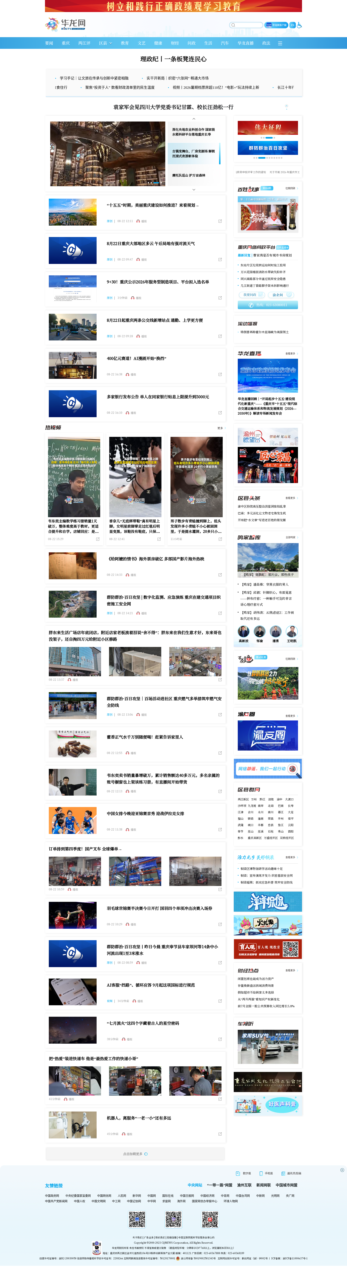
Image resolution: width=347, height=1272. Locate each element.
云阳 (291, 835)
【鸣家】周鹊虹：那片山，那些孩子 (268, 584)
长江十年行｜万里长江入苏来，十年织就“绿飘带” (258, 88)
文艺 (142, 43)
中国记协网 (134, 1210)
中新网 (260, 1205)
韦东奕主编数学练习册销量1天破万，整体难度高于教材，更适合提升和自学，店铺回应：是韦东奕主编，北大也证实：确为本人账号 (73, 536)
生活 (208, 43)
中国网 (151, 1205)
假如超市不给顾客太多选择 (256, 1002)
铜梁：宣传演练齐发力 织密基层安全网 (267, 885)
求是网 (166, 1210)
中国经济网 (207, 1205)
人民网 (122, 1205)
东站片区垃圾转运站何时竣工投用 (263, 275)
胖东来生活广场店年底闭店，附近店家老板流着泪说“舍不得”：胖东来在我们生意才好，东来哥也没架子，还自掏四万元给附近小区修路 (135, 645)
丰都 (260, 835)
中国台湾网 (243, 1205)
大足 (291, 822)
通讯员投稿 (294, 1183)
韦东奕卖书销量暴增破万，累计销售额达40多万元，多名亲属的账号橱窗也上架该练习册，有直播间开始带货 (163, 788)
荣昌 (271, 828)
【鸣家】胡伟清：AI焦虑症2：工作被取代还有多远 (267, 625)
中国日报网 (187, 1205)
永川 (260, 822)
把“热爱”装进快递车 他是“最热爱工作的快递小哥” (93, 1068)
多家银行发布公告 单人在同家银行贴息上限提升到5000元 (158, 406)
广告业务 (149, 1247)
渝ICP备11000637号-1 (295, 1268)
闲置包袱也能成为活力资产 (256, 988)
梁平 (291, 828)
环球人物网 (231, 1210)
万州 (254, 809)
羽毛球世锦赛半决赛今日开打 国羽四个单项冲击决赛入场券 (159, 918)
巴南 (281, 815)
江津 (240, 822)
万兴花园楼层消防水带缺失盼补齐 (263, 281)
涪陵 (271, 809)
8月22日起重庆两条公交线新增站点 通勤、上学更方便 (155, 330)
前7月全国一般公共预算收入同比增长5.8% (266, 1016)
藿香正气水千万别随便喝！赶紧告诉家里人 (145, 746)
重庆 (66, 43)
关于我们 (137, 1247)
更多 (220, 438)
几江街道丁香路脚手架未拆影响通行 (265, 295)
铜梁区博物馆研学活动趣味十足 (262, 878)
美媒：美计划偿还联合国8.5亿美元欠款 (267, 336)
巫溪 (260, 841)
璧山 (240, 828)
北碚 (271, 815)
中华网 (151, 1210)
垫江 (281, 835)
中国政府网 (52, 1205)
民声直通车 (283, 257)
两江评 (84, 43)
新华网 (137, 1205)
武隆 (240, 835)
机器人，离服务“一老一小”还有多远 (139, 1127)
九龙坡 (252, 815)
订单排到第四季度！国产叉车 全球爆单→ (85, 858)
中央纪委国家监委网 (78, 1205)
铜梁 (250, 828)
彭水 (240, 847)
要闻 (49, 43)
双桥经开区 (287, 847)
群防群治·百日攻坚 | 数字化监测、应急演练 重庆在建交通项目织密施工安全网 (164, 610)
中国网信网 (104, 1205)
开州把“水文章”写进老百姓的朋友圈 (262, 529)
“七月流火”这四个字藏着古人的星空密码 (143, 1033)
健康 (158, 43)
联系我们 (160, 1247)
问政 (192, 43)
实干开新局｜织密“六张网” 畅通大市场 (178, 78)
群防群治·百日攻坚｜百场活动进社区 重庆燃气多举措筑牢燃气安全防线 (164, 711)
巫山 (250, 841)
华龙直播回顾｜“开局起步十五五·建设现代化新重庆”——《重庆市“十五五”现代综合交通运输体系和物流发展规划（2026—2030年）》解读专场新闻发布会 (267, 415)
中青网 (225, 1205)
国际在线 (168, 1205)
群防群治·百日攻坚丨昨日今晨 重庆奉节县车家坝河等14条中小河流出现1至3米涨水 (162, 959)
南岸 (260, 815)
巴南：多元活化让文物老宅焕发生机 (262, 523)
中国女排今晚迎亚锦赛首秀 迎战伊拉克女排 (145, 823)
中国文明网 (99, 1210)
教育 (125, 43)
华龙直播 (246, 43)
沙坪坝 (242, 815)
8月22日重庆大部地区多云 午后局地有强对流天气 (151, 253)
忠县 (271, 835)
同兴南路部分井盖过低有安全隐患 (263, 288)
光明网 (275, 1205)
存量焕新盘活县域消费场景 (256, 995)
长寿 (291, 815)
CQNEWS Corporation (174, 1252)
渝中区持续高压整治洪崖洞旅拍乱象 (262, 516)
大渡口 (289, 809)
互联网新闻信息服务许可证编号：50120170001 (149, 1268)
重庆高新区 (255, 847)
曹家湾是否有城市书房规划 (272, 265)
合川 (250, 822)
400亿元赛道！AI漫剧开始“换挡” (136, 368)
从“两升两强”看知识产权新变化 (259, 1009)
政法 (266, 43)
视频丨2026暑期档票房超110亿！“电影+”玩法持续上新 (158, 88)
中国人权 (79, 1210)
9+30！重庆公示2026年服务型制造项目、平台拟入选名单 (158, 291)
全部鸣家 (290, 547)
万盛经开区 (271, 847)
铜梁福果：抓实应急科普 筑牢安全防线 (267, 892)
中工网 (116, 1210)
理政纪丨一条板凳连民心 (173, 58)
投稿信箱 (172, 1247)
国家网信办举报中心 (204, 1210)
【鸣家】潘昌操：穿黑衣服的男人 (264, 594)
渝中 (279, 809)
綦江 (281, 822)
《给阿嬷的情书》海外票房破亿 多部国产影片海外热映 (155, 568)
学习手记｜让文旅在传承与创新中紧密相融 (94, 78)
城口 (250, 835)
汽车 (225, 43)
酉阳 (291, 841)
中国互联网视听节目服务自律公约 (196, 1247)
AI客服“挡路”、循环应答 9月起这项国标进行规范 (151, 994)
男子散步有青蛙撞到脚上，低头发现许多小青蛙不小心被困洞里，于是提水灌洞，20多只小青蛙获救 (195, 536)
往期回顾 (290, 198)
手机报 (269, 1183)
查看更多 (290, 363)
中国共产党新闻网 (56, 1210)
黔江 (262, 809)
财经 (175, 43)
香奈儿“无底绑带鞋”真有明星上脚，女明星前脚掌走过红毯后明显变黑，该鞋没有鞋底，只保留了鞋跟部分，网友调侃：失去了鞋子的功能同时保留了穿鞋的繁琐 (134, 536)
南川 (271, 822)
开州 (281, 828)
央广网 (290, 1205)
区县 (103, 43)
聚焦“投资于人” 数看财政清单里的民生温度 (62, 88)
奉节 (240, 841)
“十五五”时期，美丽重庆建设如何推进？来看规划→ (153, 215)
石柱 (271, 841)
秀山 (281, 841)
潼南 (260, 828)
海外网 (181, 1210)
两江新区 (243, 809)
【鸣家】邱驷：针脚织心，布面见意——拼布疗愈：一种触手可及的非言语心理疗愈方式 (266, 608)
